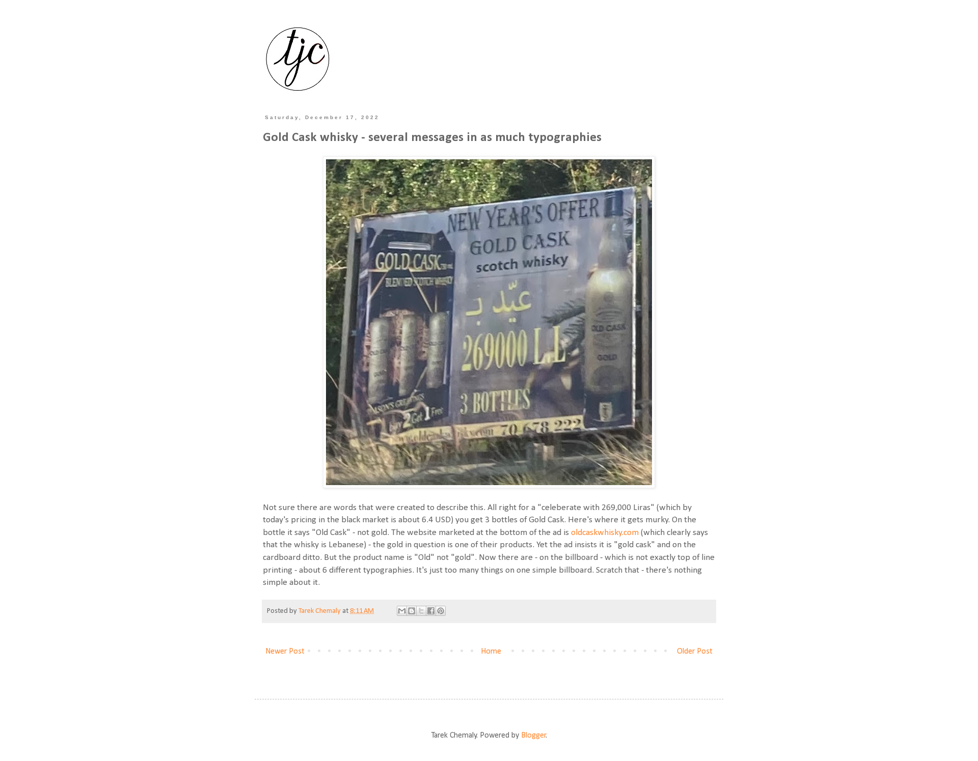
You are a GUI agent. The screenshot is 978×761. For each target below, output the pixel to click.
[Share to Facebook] (431, 611)
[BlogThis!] (411, 611)
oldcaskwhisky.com (605, 532)
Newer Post (285, 651)
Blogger (533, 735)
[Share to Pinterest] (441, 611)
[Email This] (402, 611)
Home (491, 651)
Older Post (695, 651)
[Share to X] (421, 611)
